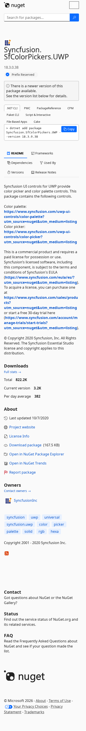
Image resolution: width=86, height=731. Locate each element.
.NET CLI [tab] (12, 108)
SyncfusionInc (25, 500)
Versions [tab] (17, 172)
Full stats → (12, 372)
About (41, 700)
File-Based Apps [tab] (17, 122)
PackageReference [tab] (49, 108)
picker (59, 524)
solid (28, 531)
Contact (12, 592)
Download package (25, 445)
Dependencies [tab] (21, 163)
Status (11, 614)
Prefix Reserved (23, 74)
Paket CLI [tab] (13, 115)
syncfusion (16, 517)
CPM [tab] (70, 108)
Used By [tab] (49, 163)
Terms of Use (60, 700)
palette (12, 531)
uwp (34, 517)
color (43, 524)
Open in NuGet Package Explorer (36, 454)
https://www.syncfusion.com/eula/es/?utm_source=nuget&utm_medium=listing (40, 280)
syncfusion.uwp (20, 524)
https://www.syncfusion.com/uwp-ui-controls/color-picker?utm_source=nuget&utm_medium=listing (40, 236)
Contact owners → (17, 491)
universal (52, 517)
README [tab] (17, 153)
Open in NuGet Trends (28, 463)
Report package (22, 472)
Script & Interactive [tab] (38, 115)
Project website (22, 427)
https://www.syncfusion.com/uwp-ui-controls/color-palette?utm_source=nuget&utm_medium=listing (40, 216)
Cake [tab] (37, 122)
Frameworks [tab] (43, 153)
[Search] (74, 17)
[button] (69, 129)
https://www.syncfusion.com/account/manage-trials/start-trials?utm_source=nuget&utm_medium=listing (41, 322)
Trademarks (34, 712)
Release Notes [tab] (45, 172)
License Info (19, 436)
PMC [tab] (27, 108)
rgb (42, 531)
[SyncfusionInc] (8, 501)
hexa (55, 531)
